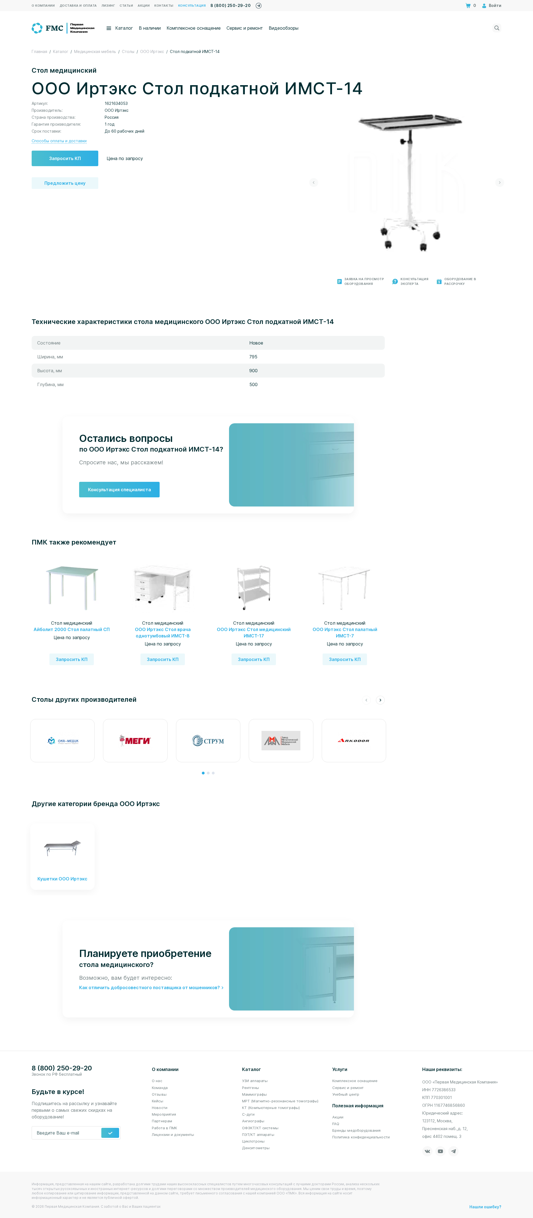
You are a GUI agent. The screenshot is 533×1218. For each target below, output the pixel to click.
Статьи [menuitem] (126, 5)
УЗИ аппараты (255, 1080)
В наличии (150, 28)
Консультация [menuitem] (192, 5)
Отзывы (159, 1094)
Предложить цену (65, 183)
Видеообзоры (283, 28)
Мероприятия (164, 1114)
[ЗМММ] (281, 740)
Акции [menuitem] (144, 5)
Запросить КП (65, 158)
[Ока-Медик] (62, 740)
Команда (160, 1087)
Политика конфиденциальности (361, 1137)
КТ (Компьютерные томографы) (271, 1107)
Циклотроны (253, 1141)
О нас (157, 1080)
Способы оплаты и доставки (59, 140)
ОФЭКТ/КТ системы (260, 1128)
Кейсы (157, 1101)
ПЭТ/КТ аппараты (258, 1134)
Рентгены (250, 1087)
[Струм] (208, 740)
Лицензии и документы (173, 1134)
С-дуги (248, 1114)
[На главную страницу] (63, 27)
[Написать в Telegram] (259, 4)
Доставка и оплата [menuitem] (78, 5)
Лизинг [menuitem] (108, 5)
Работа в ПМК (164, 1128)
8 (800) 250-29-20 (230, 5)
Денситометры (256, 1148)
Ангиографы (253, 1121)
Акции (338, 1117)
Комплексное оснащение (194, 28)
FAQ (335, 1123)
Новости (159, 1107)
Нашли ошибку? (485, 1206)
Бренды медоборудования (356, 1130)
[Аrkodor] (354, 740)
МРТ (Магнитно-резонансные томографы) (280, 1101)
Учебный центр (345, 1094)
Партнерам (162, 1121)
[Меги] (135, 740)
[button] (313, 182)
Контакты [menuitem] (163, 5)
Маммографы (254, 1094)
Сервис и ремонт (245, 28)
